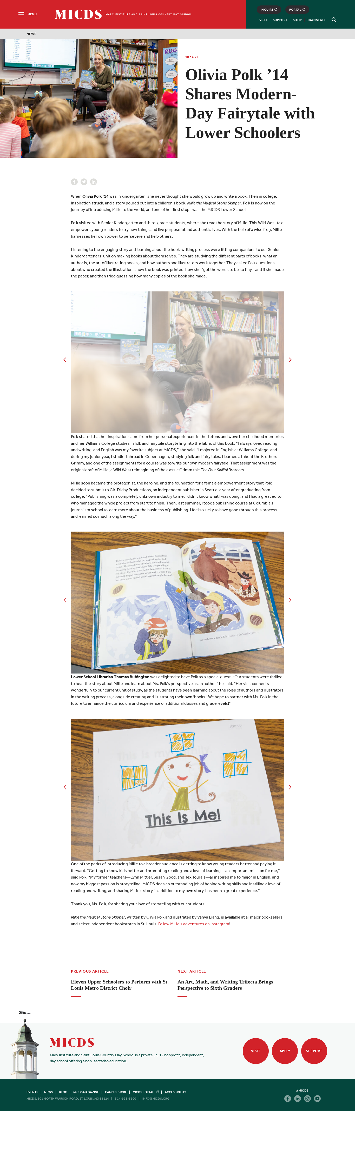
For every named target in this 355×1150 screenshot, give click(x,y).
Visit (263, 20)
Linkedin (93, 181)
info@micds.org (156, 1098)
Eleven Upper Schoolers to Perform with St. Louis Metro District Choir (120, 985)
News (31, 34)
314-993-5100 (125, 1098)
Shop (297, 20)
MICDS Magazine (86, 1092)
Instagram (307, 1098)
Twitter (84, 181)
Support (280, 20)
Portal (295, 10)
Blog (63, 1092)
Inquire (267, 10)
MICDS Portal (144, 1092)
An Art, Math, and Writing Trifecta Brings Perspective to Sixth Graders (225, 985)
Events (32, 1092)
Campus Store (116, 1092)
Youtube (317, 1098)
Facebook (74, 181)
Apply (285, 1051)
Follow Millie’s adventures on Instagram (193, 923)
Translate (316, 20)
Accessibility (175, 1092)
